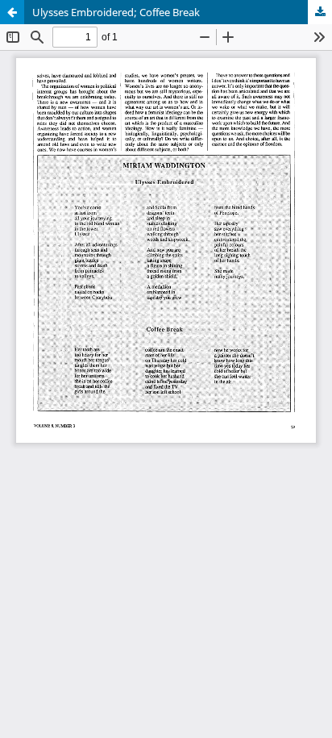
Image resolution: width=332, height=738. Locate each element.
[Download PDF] (320, 12)
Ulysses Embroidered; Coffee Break (116, 12)
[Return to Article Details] (12, 12)
